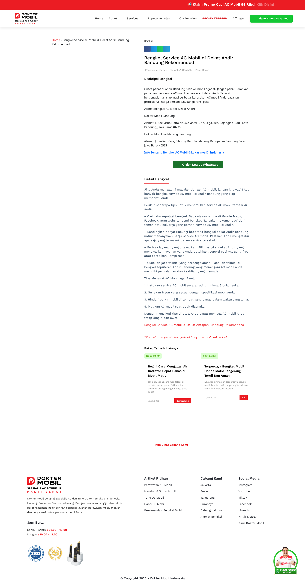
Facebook (245, 504)
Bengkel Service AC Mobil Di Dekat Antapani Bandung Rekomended (194, 325)
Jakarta (206, 485)
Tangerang (208, 497)
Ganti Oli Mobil (154, 504)
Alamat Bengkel (211, 516)
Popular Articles (159, 18)
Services (132, 18)
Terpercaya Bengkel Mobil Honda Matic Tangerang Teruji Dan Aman (224, 370)
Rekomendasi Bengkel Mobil (163, 510)
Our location (188, 18)
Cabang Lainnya (211, 510)
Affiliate (238, 18)
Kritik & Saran (247, 516)
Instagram (245, 485)
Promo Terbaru (214, 18)
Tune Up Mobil (154, 497)
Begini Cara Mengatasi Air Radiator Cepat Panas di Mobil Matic (168, 370)
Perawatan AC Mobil (158, 485)
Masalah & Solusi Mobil (160, 491)
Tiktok (242, 497)
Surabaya (207, 504)
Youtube (244, 491)
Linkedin (244, 510)
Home (99, 18)
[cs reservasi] (285, 561)
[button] (147, 49)
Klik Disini (255, 4)
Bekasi (205, 491)
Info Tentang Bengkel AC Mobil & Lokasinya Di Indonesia (184, 152)
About (113, 18)
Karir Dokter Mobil (251, 523)
